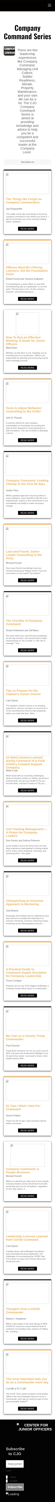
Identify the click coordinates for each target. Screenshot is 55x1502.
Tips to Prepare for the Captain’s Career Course (23, 692)
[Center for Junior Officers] (35, 1429)
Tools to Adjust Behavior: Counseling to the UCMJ (24, 409)
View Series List (27, 162)
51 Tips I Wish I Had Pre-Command (23, 1107)
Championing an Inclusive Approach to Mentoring (24, 902)
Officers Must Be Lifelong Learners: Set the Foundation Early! (27, 271)
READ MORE (27, 228)
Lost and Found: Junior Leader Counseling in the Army (24, 555)
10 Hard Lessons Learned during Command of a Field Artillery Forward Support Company (25, 762)
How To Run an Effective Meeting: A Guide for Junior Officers (25, 341)
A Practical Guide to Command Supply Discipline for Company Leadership (26, 972)
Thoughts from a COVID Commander (23, 1310)
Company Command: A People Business (22, 1170)
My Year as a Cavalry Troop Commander (25, 1037)
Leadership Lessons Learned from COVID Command (27, 1238)
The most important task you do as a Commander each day (27, 1380)
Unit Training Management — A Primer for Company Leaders (26, 832)
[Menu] (49, 5)
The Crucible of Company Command (24, 622)
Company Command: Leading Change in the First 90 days (27, 482)
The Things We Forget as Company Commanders (24, 200)
